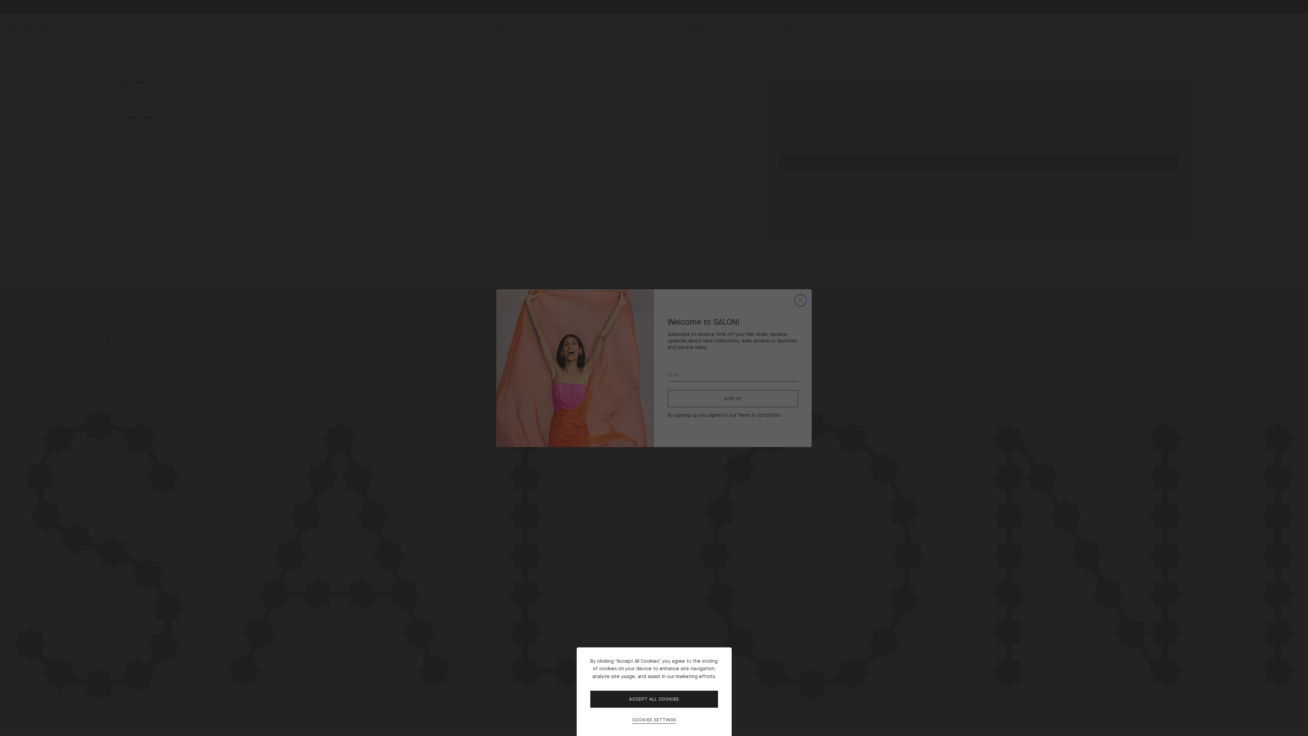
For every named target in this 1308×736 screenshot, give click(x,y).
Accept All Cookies (654, 699)
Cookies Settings (654, 720)
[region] (654, 368)
